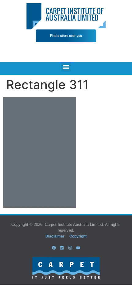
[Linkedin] (62, 248)
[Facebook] (54, 248)
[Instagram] (70, 248)
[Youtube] (78, 248)
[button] (66, 67)
